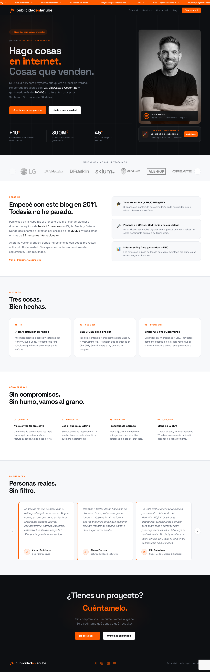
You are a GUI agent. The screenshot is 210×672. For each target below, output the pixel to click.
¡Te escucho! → (87, 635)
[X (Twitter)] (95, 663)
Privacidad (172, 663)
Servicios (147, 10)
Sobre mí (133, 10)
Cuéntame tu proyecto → (27, 110)
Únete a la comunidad (65, 110)
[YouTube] (114, 663)
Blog (174, 10)
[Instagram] (101, 663)
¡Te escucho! (191, 10)
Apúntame (191, 134)
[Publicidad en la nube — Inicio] (31, 10)
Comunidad (162, 10)
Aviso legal (185, 663)
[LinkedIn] (108, 663)
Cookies (197, 663)
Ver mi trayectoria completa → (26, 259)
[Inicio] (49, 663)
